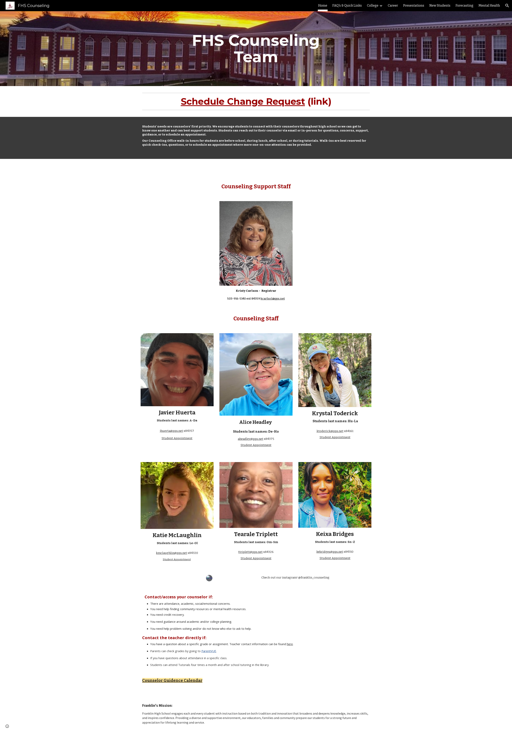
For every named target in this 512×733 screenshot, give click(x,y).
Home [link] (322, 5)
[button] (507, 5)
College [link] (372, 5)
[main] (256, 48)
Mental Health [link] (489, 5)
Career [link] (393, 5)
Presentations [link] (413, 5)
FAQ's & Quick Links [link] (347, 5)
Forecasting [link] (464, 5)
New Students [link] (439, 5)
